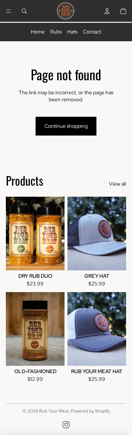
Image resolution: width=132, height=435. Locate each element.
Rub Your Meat (54, 411)
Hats (72, 31)
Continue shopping (66, 126)
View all (117, 183)
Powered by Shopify (90, 411)
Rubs (56, 31)
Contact (92, 31)
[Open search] (24, 11)
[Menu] (8, 11)
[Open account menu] (107, 11)
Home (38, 31)
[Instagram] (66, 424)
